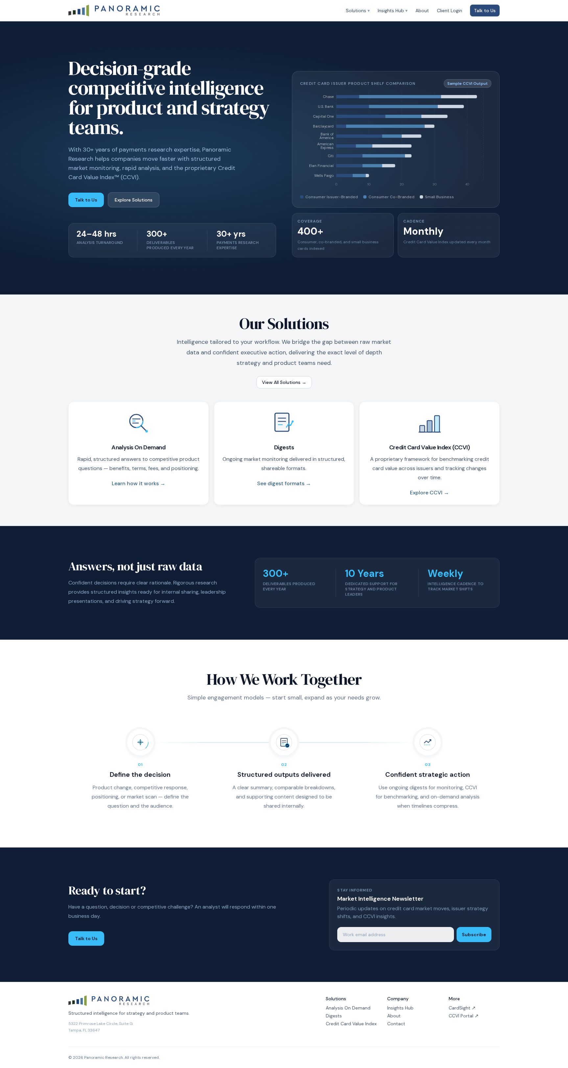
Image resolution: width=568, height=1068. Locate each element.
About (422, 10)
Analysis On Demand (348, 1008)
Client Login (449, 10)
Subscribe (474, 934)
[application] (395, 141)
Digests (334, 1016)
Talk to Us (485, 10)
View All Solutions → (284, 382)
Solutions (358, 10)
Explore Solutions (134, 200)
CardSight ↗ (462, 1008)
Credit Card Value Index (351, 1024)
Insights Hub (393, 10)
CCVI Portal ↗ (464, 1016)
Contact (396, 1024)
